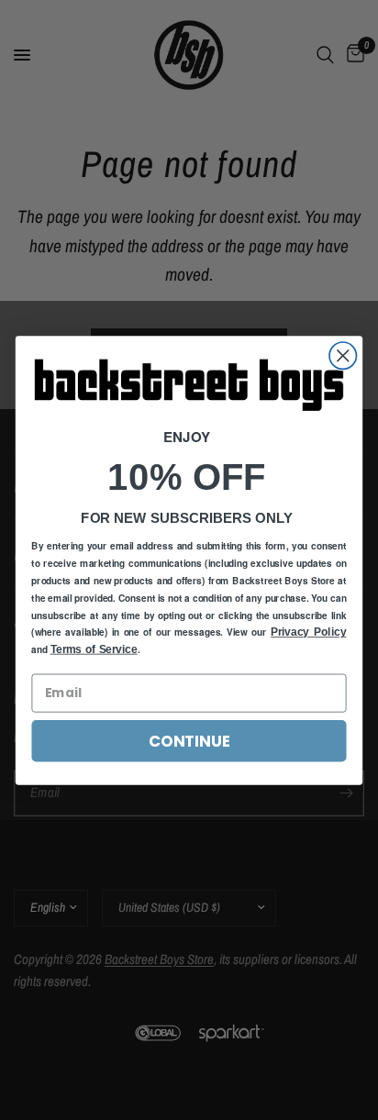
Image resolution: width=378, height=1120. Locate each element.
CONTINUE (189, 740)
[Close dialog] (342, 355)
